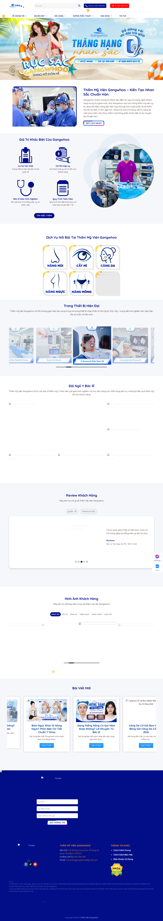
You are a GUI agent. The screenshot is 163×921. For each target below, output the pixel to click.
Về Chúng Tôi (18, 16)
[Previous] (10, 345)
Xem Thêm (58, 745)
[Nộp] (79, 6)
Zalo (157, 570)
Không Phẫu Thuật (82, 16)
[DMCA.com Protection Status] (117, 869)
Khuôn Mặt (39, 16)
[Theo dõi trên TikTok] (31, 864)
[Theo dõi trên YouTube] (35, 864)
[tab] (72, 511)
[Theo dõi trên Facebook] (26, 864)
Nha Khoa (105, 16)
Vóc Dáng (58, 16)
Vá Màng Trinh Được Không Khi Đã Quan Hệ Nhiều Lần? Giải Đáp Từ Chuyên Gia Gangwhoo (108, 730)
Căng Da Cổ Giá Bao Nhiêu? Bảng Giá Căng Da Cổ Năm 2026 (58, 729)
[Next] (153, 345)
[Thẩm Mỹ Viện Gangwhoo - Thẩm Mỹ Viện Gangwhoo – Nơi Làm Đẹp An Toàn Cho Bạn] (19, 6)
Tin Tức (122, 16)
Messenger (157, 560)
